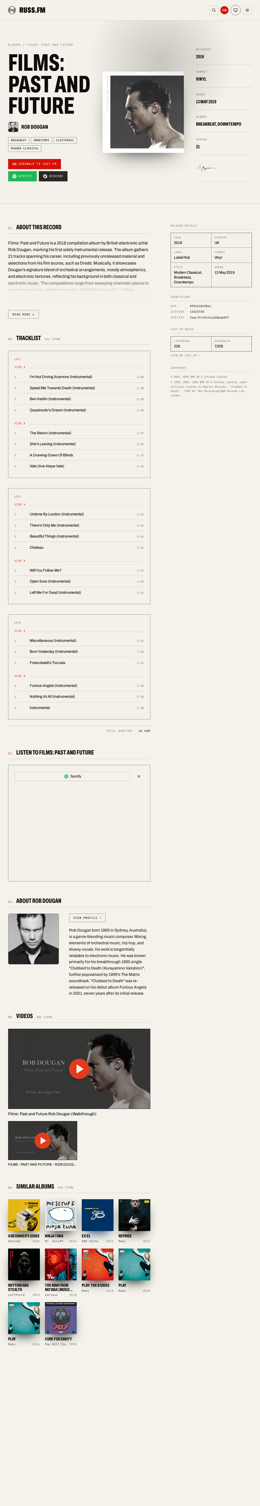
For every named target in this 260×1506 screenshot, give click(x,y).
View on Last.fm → (185, 355)
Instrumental (40, 708)
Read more (23, 314)
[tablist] (72, 776)
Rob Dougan (34, 127)
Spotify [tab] (75, 776)
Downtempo (42, 140)
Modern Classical (25, 148)
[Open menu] (247, 10)
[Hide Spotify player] (139, 776)
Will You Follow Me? (45, 570)
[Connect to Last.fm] (224, 10)
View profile (87, 918)
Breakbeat (19, 140)
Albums (14, 45)
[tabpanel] (79, 830)
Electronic (65, 140)
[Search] (213, 10)
